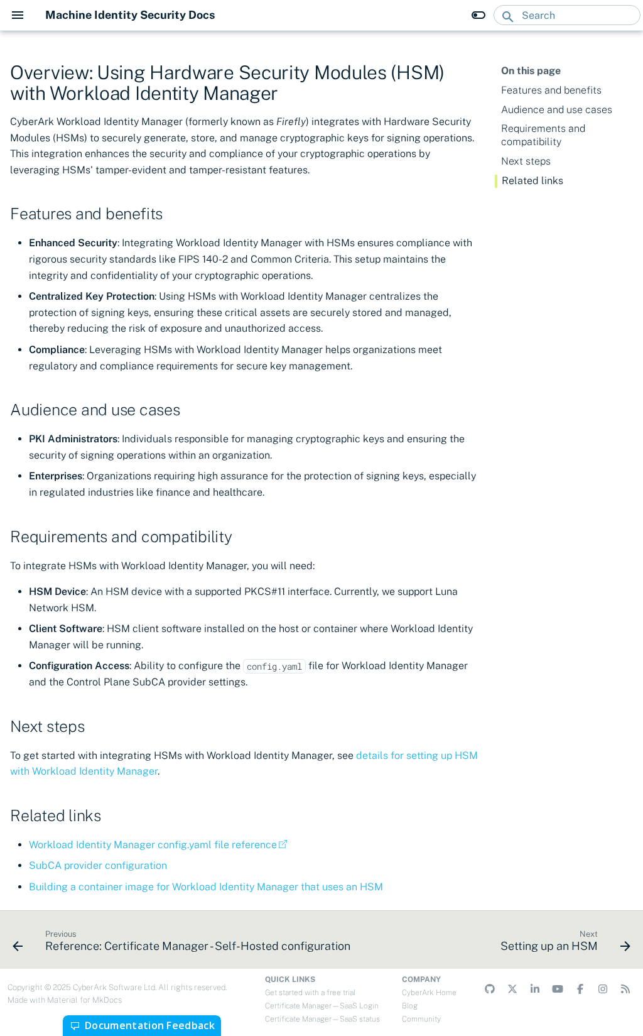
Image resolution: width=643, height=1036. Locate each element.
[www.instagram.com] (603, 989)
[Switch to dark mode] (478, 15)
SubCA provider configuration (98, 865)
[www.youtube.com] (558, 989)
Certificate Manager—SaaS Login (322, 1005)
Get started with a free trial (310, 992)
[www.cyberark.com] (625, 989)
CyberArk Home (429, 992)
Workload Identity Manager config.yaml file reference (153, 845)
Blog (410, 1005)
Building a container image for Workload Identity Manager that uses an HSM (206, 887)
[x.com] (512, 989)
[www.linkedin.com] (535, 989)
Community (421, 1019)
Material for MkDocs (84, 1000)
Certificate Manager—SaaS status (322, 1019)
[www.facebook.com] (580, 989)
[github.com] (490, 989)
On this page (531, 71)
